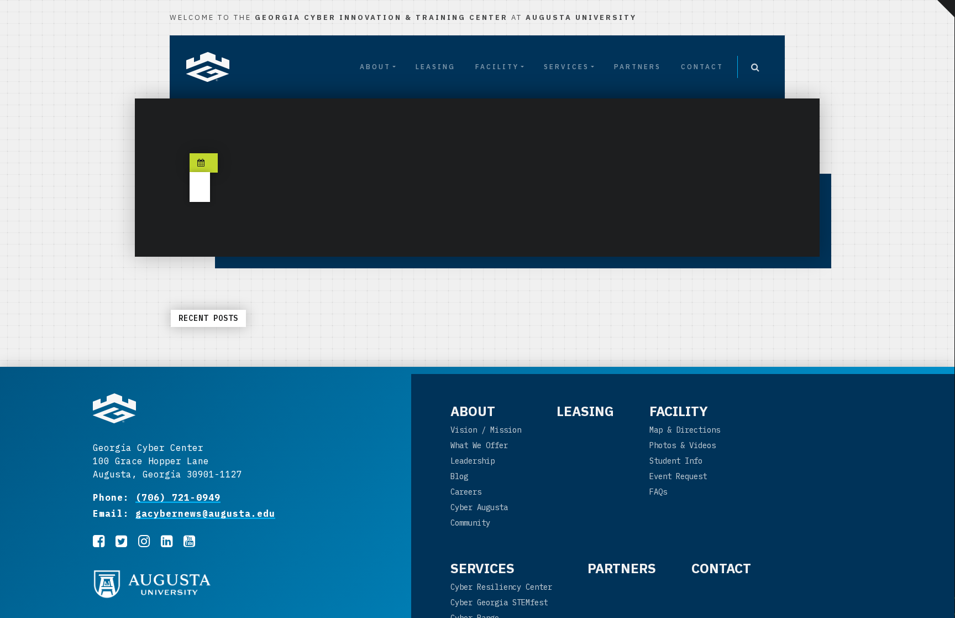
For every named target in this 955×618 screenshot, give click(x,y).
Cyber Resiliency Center (501, 587)
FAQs (658, 492)
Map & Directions (684, 430)
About (375, 67)
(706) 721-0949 (178, 497)
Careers (465, 492)
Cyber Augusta (479, 507)
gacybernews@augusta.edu (205, 513)
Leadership (472, 461)
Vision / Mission (485, 430)
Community (470, 523)
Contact (702, 67)
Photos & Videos (682, 445)
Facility (497, 67)
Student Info (675, 461)
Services (566, 67)
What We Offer (479, 445)
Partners (637, 67)
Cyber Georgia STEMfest (499, 602)
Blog (459, 476)
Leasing (435, 67)
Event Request (678, 476)
